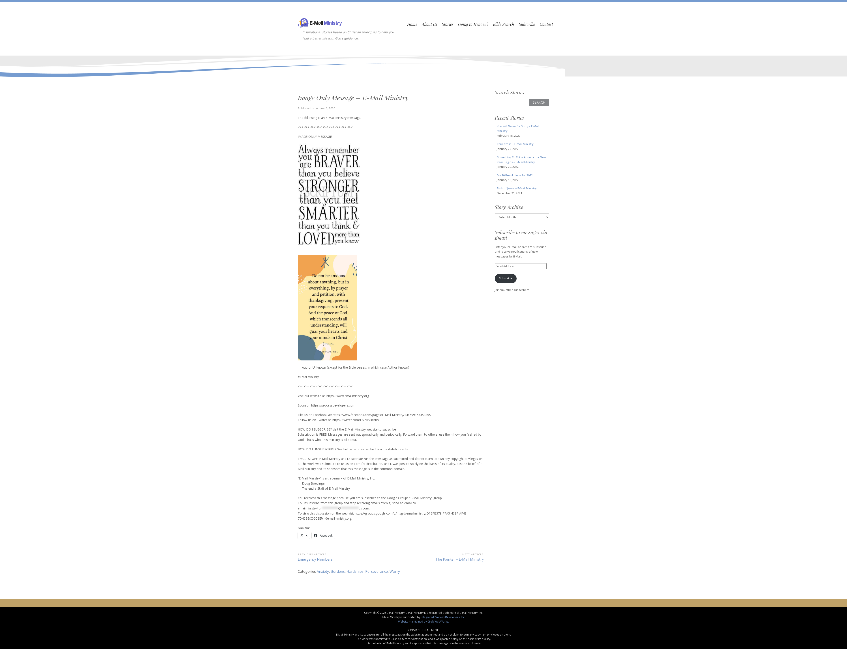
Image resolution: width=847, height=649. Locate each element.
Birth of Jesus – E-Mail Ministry (517, 188)
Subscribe (527, 24)
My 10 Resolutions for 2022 (515, 175)
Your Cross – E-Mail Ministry (515, 144)
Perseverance (376, 571)
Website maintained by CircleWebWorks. (423, 621)
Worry (395, 571)
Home (412, 24)
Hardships (355, 571)
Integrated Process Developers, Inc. (443, 617)
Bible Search (503, 24)
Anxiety (323, 571)
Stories (447, 24)
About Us (429, 24)
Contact (546, 24)
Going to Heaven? (473, 24)
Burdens (338, 571)
